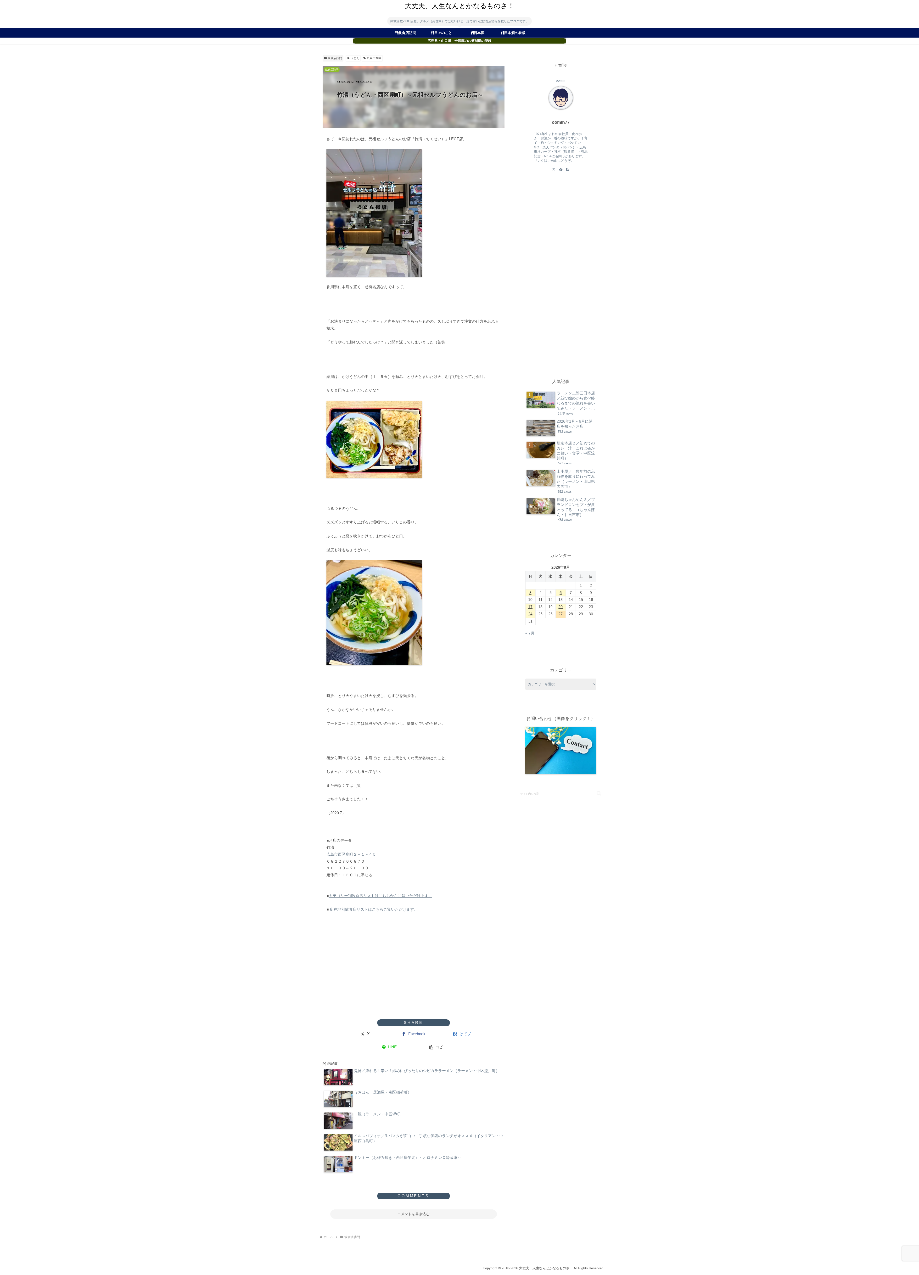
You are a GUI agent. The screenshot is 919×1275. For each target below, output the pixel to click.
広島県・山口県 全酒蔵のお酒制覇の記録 (459, 41)
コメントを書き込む (413, 1214)
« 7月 (529, 633)
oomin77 (561, 122)
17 (530, 607)
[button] (437, 1047)
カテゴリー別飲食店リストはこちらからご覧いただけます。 (380, 896)
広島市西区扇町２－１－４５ (351, 854)
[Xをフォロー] (554, 169)
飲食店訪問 (335, 58)
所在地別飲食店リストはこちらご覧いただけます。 (374, 909)
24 (530, 614)
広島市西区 (374, 58)
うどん (355, 58)
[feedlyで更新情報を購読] (561, 169)
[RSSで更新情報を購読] (567, 169)
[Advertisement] (413, 981)
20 (560, 607)
